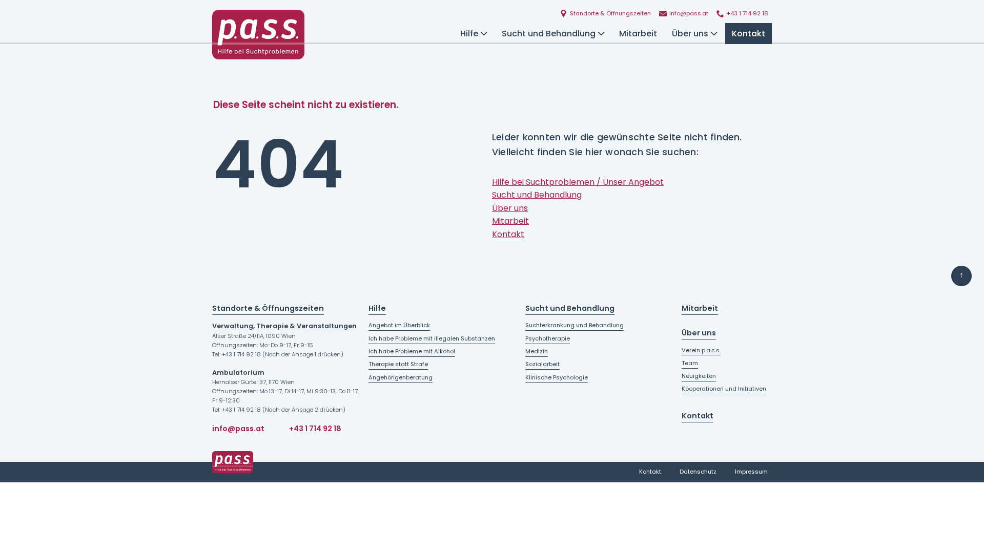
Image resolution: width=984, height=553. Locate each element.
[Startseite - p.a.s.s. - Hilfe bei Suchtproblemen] (258, 34)
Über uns (690, 33)
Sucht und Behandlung (549, 33)
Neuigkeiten (699, 376)
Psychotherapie (547, 338)
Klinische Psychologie (556, 377)
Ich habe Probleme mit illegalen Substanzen (431, 338)
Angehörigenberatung (400, 377)
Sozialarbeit (542, 364)
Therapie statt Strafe (398, 364)
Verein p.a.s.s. (701, 350)
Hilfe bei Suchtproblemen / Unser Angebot (578, 182)
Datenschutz (698, 471)
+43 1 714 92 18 (315, 428)
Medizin (536, 351)
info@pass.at (238, 428)
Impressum (751, 471)
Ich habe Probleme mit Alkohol (411, 351)
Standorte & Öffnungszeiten (268, 308)
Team (690, 363)
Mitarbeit (638, 33)
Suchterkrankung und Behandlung (574, 325)
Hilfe (469, 33)
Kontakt (748, 33)
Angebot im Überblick (399, 325)
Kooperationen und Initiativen (724, 389)
